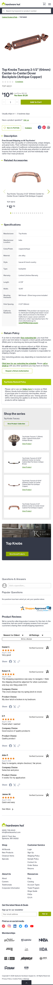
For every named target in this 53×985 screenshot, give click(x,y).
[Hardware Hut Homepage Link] (11, 4)
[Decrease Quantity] (3, 102)
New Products (7, 852)
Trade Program (33, 888)
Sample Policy (33, 859)
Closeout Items (8, 856)
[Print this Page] (48, 127)
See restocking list (28, 338)
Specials (5, 859)
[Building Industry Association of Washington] (9, 968)
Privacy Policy (7, 979)
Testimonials (7, 885)
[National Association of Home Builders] (26, 968)
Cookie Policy (17, 979)
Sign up (44, 914)
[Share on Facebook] (40, 127)
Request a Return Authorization (17, 371)
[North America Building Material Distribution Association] (26, 958)
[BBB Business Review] (9, 958)
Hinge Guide (32, 891)
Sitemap (26, 979)
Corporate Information (11, 888)
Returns (30, 868)
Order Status (32, 865)
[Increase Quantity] (17, 102)
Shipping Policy (33, 856)
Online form (27, 389)
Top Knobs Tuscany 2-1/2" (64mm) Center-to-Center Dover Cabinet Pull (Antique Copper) (25, 195)
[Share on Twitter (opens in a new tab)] (14, 662)
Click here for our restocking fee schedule (19, 363)
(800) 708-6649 (8, 830)
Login (29, 849)
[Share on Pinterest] (44, 127)
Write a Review (26, 639)
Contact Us (32, 862)
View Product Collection (16, 424)
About (4, 878)
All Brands (6, 849)
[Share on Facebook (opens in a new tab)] (10, 662)
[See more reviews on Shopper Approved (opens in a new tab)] (18, 662)
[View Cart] (44, 4)
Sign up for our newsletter (12, 910)
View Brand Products (17, 554)
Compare (28, 128)
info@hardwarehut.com (11, 832)
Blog (29, 878)
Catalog (30, 882)
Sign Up (30, 852)
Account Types (33, 885)
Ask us (26, 120)
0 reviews (19, 82)
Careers (5, 882)
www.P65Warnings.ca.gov (28, 323)
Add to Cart (36, 102)
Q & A (29, 897)
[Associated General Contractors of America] (43, 958)
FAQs (29, 894)
